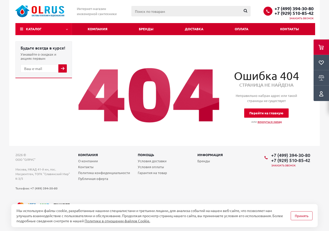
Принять (301, 216)
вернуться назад (270, 121)
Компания (97, 29)
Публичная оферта (93, 178)
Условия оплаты (151, 167)
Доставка (194, 29)
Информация (210, 155)
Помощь (146, 155)
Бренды (146, 29)
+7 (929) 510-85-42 (294, 13)
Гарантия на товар (152, 172)
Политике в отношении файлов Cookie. (117, 220)
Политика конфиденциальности (104, 172)
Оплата (241, 29)
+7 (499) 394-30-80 (294, 8)
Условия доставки (152, 161)
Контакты (289, 29)
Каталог (34, 29)
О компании (88, 161)
